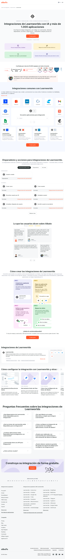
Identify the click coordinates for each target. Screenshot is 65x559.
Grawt (2, 493)
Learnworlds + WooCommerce (30, 501)
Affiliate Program (5, 536)
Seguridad (54, 550)
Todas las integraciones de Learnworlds (32, 512)
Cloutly (3, 504)
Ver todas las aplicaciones (7, 512)
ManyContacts (4, 497)
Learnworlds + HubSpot (29, 492)
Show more (3, 510)
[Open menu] (62, 2)
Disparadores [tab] (36, 167)
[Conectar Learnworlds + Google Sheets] (5, 121)
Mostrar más (4, 95)
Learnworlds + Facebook (29, 499)
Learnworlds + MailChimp (49, 492)
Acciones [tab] (44, 167)
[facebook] (53, 554)
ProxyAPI (3, 490)
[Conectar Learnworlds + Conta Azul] (49, 102)
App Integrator (4, 529)
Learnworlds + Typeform (49, 500)
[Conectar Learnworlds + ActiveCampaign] (5, 102)
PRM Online (4, 499)
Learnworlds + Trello (28, 497)
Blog (2, 523)
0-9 (8, 480)
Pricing (2, 521)
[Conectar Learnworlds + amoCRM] (27, 102)
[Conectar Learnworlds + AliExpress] (16, 102)
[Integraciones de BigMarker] (58, 352)
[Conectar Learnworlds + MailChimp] (59, 121)
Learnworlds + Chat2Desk (49, 490)
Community (3, 534)
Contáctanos (61, 550)
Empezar (32, 468)
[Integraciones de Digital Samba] (52, 356)
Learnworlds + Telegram (49, 498)
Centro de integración (5, 7)
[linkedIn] (56, 554)
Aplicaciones (12, 7)
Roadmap (3, 532)
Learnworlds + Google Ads (29, 494)
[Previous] (31, 260)
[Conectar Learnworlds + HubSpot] (59, 112)
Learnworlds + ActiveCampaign (30, 507)
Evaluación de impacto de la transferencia (42, 550)
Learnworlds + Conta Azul (29, 490)
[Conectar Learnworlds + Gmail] (59, 102)
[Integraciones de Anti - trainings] (55, 352)
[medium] (62, 554)
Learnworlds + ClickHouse (49, 507)
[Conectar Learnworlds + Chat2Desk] (38, 102)
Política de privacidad (44, 548)
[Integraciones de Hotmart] (52, 352)
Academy (3, 527)
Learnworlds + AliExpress (49, 503)
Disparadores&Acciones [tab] (24, 167)
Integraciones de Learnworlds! (24, 178)
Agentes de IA (4, 538)
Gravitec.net (4, 502)
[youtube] (59, 554)
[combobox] (32, 118)
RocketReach (4, 495)
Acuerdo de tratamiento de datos (57, 548)
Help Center (4, 525)
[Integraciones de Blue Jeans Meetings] (62, 352)
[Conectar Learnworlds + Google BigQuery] (5, 112)
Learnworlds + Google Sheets (50, 505)
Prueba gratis (32, 36)
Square (3, 506)
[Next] (34, 260)
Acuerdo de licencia (34, 548)
